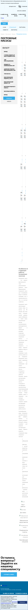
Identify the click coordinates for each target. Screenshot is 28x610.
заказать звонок (21, 10)
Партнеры (22, 27)
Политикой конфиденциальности (9, 602)
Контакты (14, 29)
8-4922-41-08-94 (8, 593)
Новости (5, 29)
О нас (4, 27)
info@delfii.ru (12, 6)
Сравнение (24, 6)
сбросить (9, 101)
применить (9, 98)
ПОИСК (4, 23)
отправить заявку (9, 574)
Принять (22, 602)
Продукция (12, 27)
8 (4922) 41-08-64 (21, 593)
